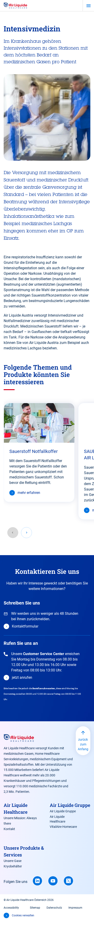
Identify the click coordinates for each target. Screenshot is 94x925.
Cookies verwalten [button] (23, 915)
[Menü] (88, 5)
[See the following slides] (26, 532)
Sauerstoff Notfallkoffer (33, 451)
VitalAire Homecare (63, 826)
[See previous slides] (12, 532)
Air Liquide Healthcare (57, 819)
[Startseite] (15, 6)
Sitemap (35, 907)
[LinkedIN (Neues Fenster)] (37, 880)
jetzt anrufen (22, 677)
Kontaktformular (25, 626)
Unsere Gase (12, 861)
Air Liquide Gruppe (63, 811)
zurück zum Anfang (83, 744)
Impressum (75, 907)
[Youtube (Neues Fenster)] (52, 880)
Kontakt (9, 829)
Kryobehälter (13, 866)
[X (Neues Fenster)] (68, 880)
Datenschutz (54, 907)
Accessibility (11, 907)
